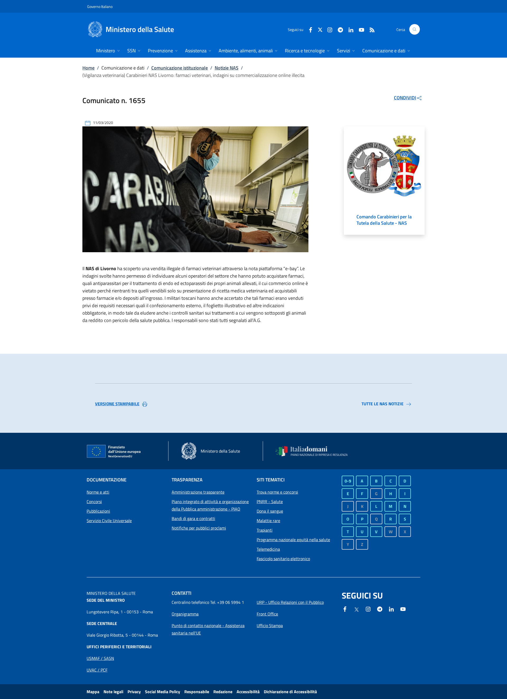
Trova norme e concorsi (277, 492)
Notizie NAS (226, 67)
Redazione (222, 691)
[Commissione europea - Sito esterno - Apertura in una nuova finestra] (114, 452)
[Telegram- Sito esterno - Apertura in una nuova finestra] (338, 29)
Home (88, 67)
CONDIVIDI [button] (405, 97)
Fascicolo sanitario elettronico (283, 558)
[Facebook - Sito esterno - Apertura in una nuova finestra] (308, 29)
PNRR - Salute (270, 501)
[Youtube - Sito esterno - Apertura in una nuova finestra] (359, 29)
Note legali (113, 691)
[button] (414, 29)
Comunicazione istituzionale (179, 67)
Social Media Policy (162, 691)
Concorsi (94, 501)
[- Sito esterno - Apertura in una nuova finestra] (403, 608)
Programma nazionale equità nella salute (293, 539)
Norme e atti (98, 492)
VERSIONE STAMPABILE (117, 404)
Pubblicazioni (98, 511)
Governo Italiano (99, 6)
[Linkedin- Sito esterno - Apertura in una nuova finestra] (391, 608)
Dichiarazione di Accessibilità (290, 691)
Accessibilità (248, 691)
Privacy (134, 691)
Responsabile (196, 691)
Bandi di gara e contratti (193, 518)
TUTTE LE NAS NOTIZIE (382, 404)
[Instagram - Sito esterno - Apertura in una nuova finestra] (327, 29)
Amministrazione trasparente (198, 492)
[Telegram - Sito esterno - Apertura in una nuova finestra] (380, 608)
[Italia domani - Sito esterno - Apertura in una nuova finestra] (315, 451)
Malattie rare (268, 520)
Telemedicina (268, 549)
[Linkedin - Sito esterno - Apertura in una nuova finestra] (349, 29)
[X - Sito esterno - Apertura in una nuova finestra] (320, 29)
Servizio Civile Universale (109, 520)
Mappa (93, 691)
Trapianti (265, 530)
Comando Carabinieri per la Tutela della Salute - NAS (384, 220)
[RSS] (370, 29)
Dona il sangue (270, 511)
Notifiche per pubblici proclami (199, 528)
